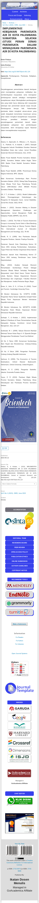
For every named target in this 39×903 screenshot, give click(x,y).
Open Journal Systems (19, 653)
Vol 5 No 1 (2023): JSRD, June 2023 (13, 25)
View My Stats (19, 844)
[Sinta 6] (19, 726)
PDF (5, 448)
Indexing (27, 15)
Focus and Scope (15, 15)
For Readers (19, 637)
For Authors (19, 641)
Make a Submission (19, 624)
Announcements (16, 19)
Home (4, 23)
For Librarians (19, 644)
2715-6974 (17, 869)
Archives (23, 12)
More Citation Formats (9, 484)
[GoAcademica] (19, 773)
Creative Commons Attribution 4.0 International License (20, 863)
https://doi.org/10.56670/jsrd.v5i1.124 (17, 71)
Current (15, 12)
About (27, 19)
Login (23, 4)
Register (10, 4)
